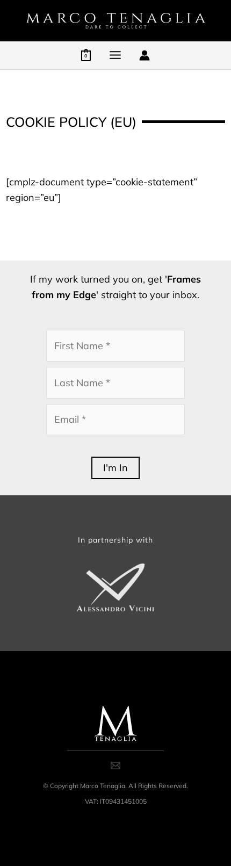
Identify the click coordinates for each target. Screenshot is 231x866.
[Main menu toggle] (115, 54)
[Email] (115, 765)
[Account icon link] (144, 55)
